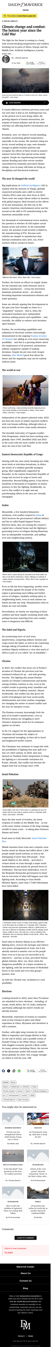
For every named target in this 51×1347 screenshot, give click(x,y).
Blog (25, 1288)
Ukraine (20, 1091)
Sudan (38, 515)
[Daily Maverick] (25, 4)
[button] (30, 63)
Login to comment (25, 1238)
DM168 (5, 1082)
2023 (32, 1095)
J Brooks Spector (21, 58)
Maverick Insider (25, 1266)
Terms (30, 1336)
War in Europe (23, 1100)
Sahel (28, 1091)
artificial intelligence (30, 185)
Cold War (26, 1087)
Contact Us (26, 1280)
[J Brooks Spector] (6, 59)
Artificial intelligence (40, 1091)
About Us (26, 1273)
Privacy (21, 1336)
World (13, 1082)
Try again (8, 1252)
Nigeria (5, 1087)
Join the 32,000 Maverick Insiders (24, 1301)
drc (4, 1095)
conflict (24, 1095)
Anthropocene (14, 1095)
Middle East (15, 1087)
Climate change (8, 1091)
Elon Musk (17, 355)
